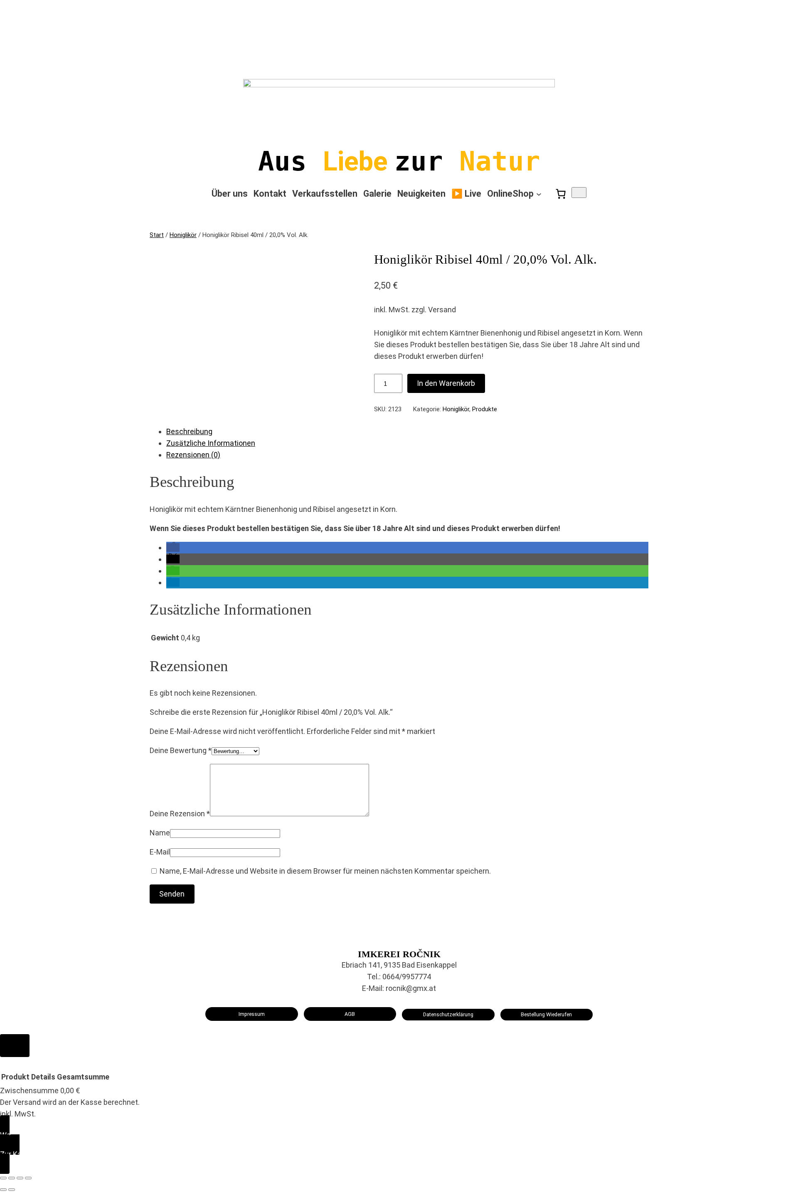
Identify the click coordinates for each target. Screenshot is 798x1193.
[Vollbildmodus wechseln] (11, 1178)
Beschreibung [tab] (189, 431)
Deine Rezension (180, 813)
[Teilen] (20, 1178)
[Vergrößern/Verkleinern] (3, 1178)
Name (160, 832)
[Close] (15, 1045)
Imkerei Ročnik (399, 954)
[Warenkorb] (560, 193)
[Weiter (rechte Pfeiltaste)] (11, 1189)
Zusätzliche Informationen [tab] (210, 443)
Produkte (484, 409)
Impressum (252, 1014)
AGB (350, 1014)
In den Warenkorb (446, 383)
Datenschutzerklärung (448, 1014)
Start (157, 235)
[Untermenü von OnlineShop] (539, 194)
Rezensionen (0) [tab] (193, 454)
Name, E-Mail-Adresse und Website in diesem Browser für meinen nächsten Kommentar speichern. (325, 871)
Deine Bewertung (181, 750)
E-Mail (160, 851)
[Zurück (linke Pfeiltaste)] (3, 1189)
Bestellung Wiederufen (546, 1014)
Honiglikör (183, 235)
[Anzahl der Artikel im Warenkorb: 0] (578, 192)
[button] (173, 547)
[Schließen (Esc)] (28, 1178)
